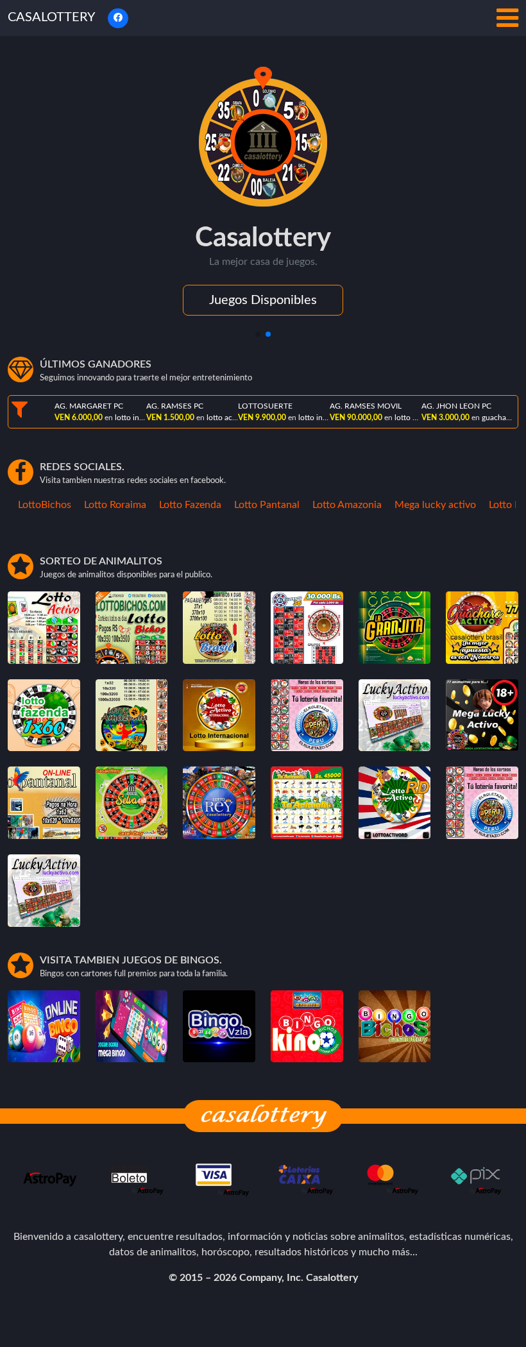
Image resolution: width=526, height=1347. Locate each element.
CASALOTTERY (51, 17)
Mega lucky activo (424, 505)
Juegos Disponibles (263, 300)
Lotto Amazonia (336, 505)
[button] (257, 334)
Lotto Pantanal (256, 505)
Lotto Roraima (104, 505)
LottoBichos (33, 505)
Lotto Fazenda (179, 505)
